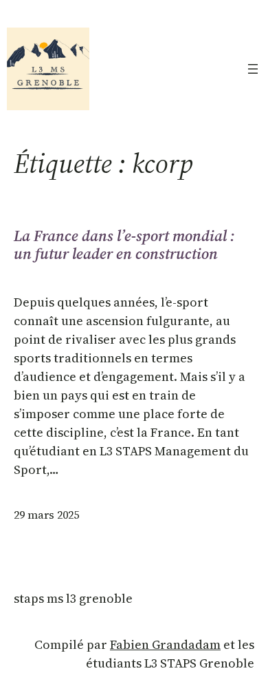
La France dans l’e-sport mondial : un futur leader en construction (124, 245)
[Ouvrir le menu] (253, 69)
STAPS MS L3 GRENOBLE (73, 598)
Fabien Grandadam (165, 644)
